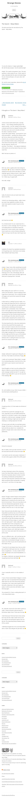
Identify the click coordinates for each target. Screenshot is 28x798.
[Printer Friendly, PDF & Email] (6, 87)
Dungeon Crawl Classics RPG (8, 714)
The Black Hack (5, 736)
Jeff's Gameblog (5, 661)
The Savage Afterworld (7, 666)
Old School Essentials (6, 729)
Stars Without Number (7, 732)
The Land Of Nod (5, 664)
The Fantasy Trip (5, 738)
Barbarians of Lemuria (18, 89)
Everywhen (4, 716)
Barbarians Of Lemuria (7, 711)
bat (9, 242)
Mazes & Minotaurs (6, 722)
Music (16, 91)
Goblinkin (10, 115)
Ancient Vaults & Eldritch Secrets (9, 657)
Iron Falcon (4, 718)
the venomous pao (9, 93)
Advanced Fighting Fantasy (8, 709)
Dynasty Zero (5, 659)
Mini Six (3, 723)
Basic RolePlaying (5, 712)
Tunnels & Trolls (5, 741)
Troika (3, 740)
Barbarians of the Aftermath (8, 91)
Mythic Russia (5, 727)
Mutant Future (5, 725)
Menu (14, 9)
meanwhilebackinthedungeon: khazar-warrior (12, 781)
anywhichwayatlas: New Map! (8, 779)
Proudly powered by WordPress (8, 795)
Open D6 (4, 731)
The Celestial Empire (6, 662)
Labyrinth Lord (5, 720)
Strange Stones (14, 3)
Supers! (3, 734)
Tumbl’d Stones (6, 769)
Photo (3, 776)
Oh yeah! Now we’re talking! (8, 773)
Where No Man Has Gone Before (9, 743)
